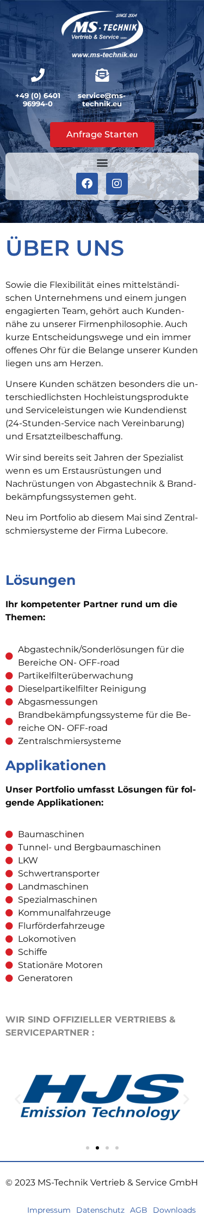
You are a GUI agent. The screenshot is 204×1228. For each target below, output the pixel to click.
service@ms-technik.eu (102, 99)
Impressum (49, 1210)
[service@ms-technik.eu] (102, 75)
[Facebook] (87, 184)
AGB (138, 1210)
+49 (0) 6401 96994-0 (37, 99)
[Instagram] (117, 184)
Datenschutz (100, 1210)
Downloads (174, 1210)
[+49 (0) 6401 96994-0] (38, 75)
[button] (102, 163)
